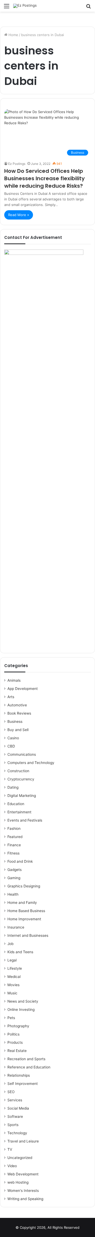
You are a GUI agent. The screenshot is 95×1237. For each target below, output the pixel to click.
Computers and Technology (30, 763)
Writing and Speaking (25, 1199)
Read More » (18, 215)
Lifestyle (14, 968)
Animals (14, 680)
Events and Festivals (24, 820)
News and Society (22, 1001)
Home (12, 35)
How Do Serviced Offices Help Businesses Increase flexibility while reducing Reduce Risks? (44, 178)
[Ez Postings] (25, 6)
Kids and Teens (20, 952)
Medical (14, 976)
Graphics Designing (23, 886)
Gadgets (14, 869)
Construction (18, 771)
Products (15, 1042)
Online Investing (21, 1009)
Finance (14, 845)
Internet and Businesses (27, 935)
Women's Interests (23, 1190)
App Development (22, 688)
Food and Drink (20, 861)
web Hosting (17, 1182)
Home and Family (22, 902)
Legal (12, 960)
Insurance (15, 927)
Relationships (18, 1075)
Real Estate (17, 1051)
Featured (14, 837)
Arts (10, 697)
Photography (18, 1026)
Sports (12, 1125)
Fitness (13, 853)
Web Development (23, 1174)
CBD (11, 746)
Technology (17, 1133)
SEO (11, 1092)
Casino (13, 738)
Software (15, 1116)
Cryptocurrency (20, 779)
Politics (13, 1034)
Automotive (17, 705)
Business (14, 721)
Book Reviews (19, 713)
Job (10, 944)
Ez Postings (16, 164)
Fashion (14, 828)
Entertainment (19, 812)
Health (12, 894)
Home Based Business (26, 911)
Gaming (13, 878)
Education (15, 804)
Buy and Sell (17, 730)
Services (14, 1100)
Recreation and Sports (26, 1059)
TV (9, 1149)
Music (12, 993)
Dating (12, 787)
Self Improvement (22, 1083)
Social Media (18, 1108)
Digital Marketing (21, 795)
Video (12, 1166)
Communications (21, 754)
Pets (11, 1018)
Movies (13, 985)
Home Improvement (24, 919)
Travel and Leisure (23, 1141)
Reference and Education (28, 1067)
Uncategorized (19, 1158)
